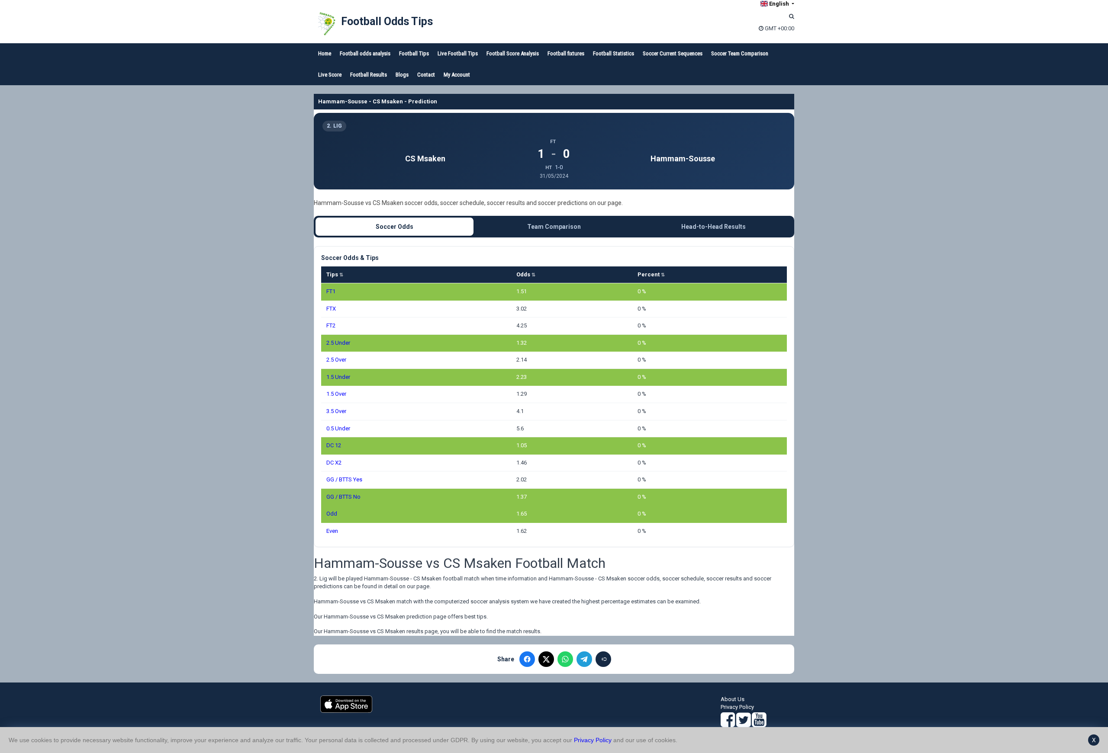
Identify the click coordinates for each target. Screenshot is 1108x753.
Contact (426, 74)
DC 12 (333, 445)
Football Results (368, 74)
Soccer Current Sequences (672, 53)
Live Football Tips (458, 53)
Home (324, 53)
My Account (457, 74)
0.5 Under (338, 428)
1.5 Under (338, 377)
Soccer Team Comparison (739, 53)
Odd (331, 513)
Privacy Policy (737, 707)
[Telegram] (584, 659)
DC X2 (333, 462)
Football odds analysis (365, 53)
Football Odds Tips (387, 21)
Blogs (402, 74)
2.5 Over (336, 359)
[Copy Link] (603, 659)
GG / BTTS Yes (344, 479)
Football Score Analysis (512, 53)
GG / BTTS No (343, 496)
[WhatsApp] (565, 659)
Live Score (329, 74)
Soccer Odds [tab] (394, 226)
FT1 (330, 291)
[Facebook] (527, 659)
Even (332, 531)
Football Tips (414, 53)
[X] (546, 659)
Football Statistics (613, 53)
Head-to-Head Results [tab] (713, 226)
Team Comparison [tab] (554, 226)
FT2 (330, 325)
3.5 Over (336, 411)
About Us (732, 699)
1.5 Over (336, 394)
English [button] (779, 3)
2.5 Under (338, 343)
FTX (331, 308)
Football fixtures (566, 53)
